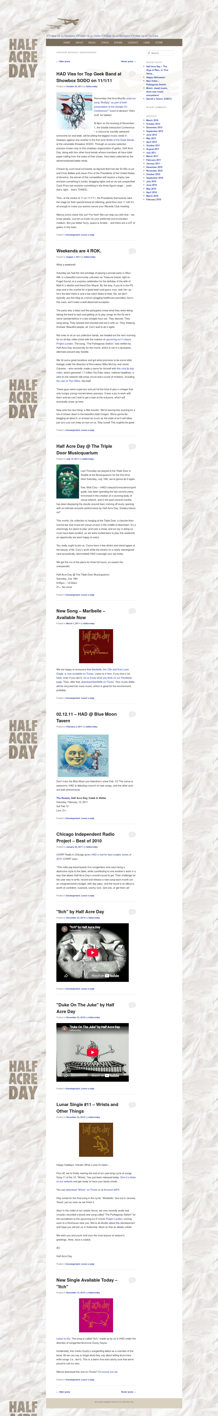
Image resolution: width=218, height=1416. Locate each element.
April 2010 (151, 192)
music (92, 42)
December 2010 (154, 167)
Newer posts (128, 61)
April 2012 (151, 141)
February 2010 (153, 199)
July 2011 (151, 152)
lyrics (105, 42)
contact (133, 42)
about (79, 42)
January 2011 (153, 163)
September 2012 (154, 131)
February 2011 (153, 159)
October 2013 (153, 123)
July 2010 (151, 181)
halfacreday (92, 86)
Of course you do (107, 1371)
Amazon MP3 (111, 1189)
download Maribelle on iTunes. (98, 681)
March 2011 (152, 156)
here (109, 673)
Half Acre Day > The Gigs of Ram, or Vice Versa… (157, 70)
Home (67, 42)
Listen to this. (63, 1338)
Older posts (63, 61)
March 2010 (152, 195)
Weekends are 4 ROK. (78, 250)
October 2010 (153, 174)
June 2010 (151, 184)
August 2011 (152, 149)
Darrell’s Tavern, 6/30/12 (159, 98)
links (147, 42)
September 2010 (154, 177)
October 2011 (153, 145)
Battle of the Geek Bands (120, 140)
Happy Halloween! (155, 77)
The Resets (63, 798)
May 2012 (151, 138)
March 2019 (152, 120)
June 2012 (151, 134)
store (159, 42)
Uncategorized (73, 234)
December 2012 (154, 127)
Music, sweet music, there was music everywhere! (157, 91)
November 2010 (154, 170)
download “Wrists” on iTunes (82, 1189)
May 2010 (151, 188)
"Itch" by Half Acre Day (80, 911)
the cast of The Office (68, 381)
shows (118, 42)
